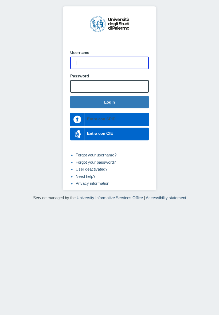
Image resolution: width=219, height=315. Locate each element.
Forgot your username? (96, 155)
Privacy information (92, 183)
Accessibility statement (166, 197)
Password (79, 76)
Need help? (85, 176)
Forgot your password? (96, 162)
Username (79, 52)
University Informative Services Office (110, 197)
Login (109, 102)
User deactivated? (91, 169)
